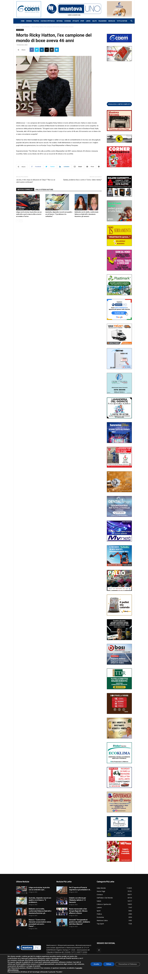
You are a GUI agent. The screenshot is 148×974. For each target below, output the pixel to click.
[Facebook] (99, 950)
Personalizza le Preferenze (128, 964)
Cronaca (29, 21)
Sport (82, 21)
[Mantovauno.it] (74, 8)
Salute (94, 21)
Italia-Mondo (102, 21)
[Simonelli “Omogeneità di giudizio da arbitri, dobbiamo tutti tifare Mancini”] (61, 922)
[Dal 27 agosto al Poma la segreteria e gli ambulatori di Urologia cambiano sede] (61, 890)
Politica (36, 21)
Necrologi (111, 21)
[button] (130, 21)
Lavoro (88, 21)
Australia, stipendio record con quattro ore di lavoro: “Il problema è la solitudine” (58, 214)
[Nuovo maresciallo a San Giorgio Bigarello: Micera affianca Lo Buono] (61, 911)
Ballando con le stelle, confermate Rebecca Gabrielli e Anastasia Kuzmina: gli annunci (86, 214)
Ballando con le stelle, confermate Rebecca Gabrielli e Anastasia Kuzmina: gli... (40, 911)
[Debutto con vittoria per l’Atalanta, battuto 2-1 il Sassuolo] (61, 900)
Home (22, 21)
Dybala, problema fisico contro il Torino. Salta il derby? (82, 180)
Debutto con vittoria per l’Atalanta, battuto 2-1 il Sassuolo (77, 900)
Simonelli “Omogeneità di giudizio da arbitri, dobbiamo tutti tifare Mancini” (79, 922)
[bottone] (119, 104)
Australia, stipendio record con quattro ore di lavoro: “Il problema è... (40, 900)
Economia (67, 21)
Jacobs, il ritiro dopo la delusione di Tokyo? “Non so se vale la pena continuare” (35, 181)
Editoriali (60, 21)
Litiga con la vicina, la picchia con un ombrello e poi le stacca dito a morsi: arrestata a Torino (29, 214)
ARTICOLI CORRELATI (25, 189)
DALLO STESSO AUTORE (44, 189)
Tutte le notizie (122, 21)
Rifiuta (108, 964)
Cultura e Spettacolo (48, 21)
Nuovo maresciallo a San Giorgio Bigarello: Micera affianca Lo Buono (78, 911)
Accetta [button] (96, 964)
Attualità (75, 21)
